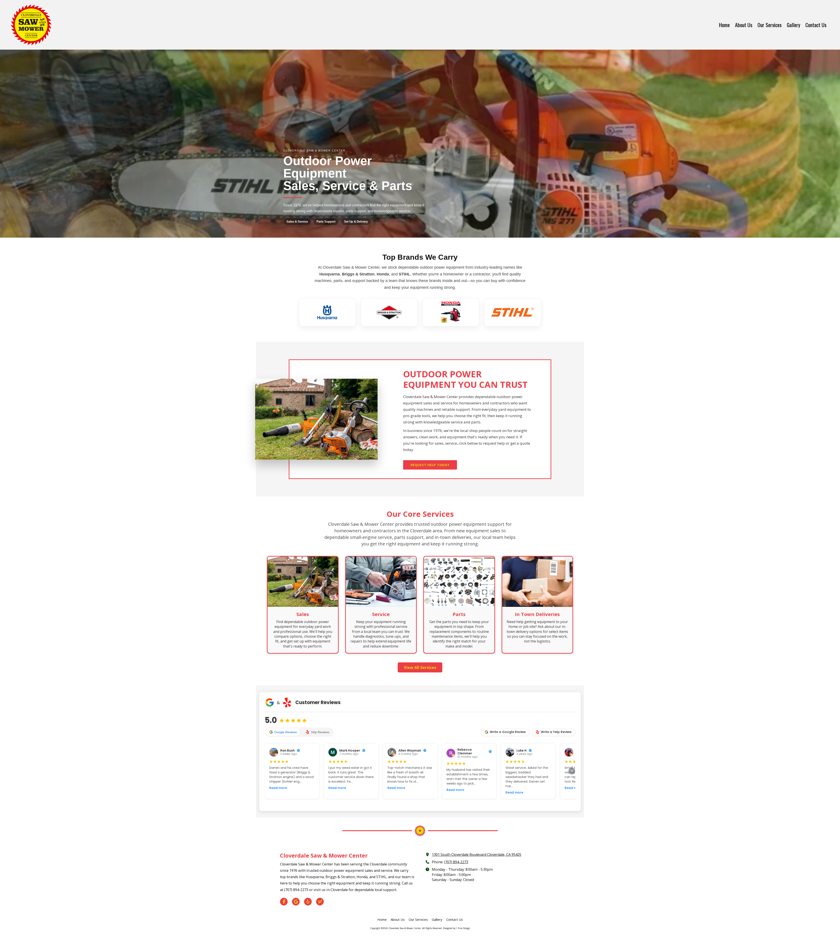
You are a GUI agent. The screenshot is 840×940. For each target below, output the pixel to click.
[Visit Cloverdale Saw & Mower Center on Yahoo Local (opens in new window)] (320, 901)
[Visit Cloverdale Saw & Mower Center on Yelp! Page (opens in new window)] (308, 901)
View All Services (420, 667)
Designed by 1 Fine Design (456, 928)
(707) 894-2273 (456, 862)
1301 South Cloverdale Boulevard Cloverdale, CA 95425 (476, 854)
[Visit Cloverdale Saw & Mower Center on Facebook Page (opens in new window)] (284, 901)
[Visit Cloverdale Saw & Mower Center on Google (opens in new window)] (296, 901)
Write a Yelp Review (556, 732)
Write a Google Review (508, 732)
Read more (278, 788)
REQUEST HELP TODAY (430, 465)
